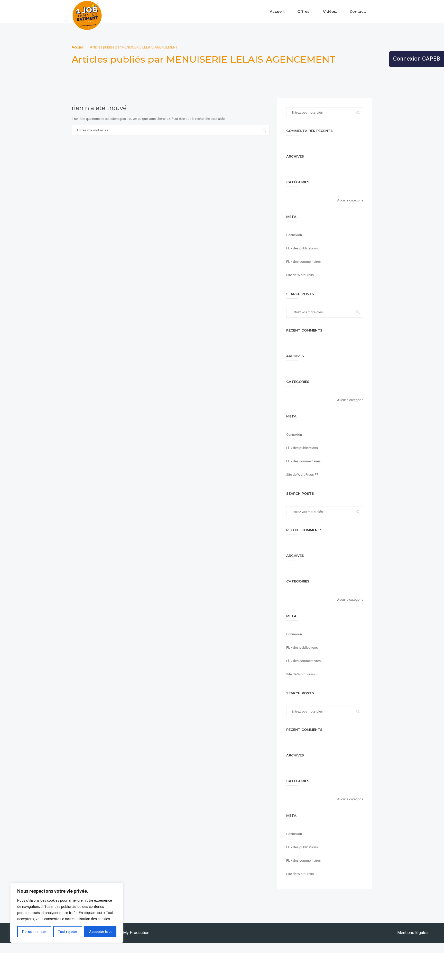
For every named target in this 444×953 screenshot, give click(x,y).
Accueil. (277, 11)
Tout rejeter (67, 932)
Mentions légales (413, 932)
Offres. (303, 11)
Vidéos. (330, 11)
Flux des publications (302, 248)
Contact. (358, 11)
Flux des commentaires (303, 262)
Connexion (294, 235)
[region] (66, 913)
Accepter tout (100, 932)
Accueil (78, 47)
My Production (136, 932)
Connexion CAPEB (416, 58)
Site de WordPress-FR (302, 275)
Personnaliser (34, 932)
